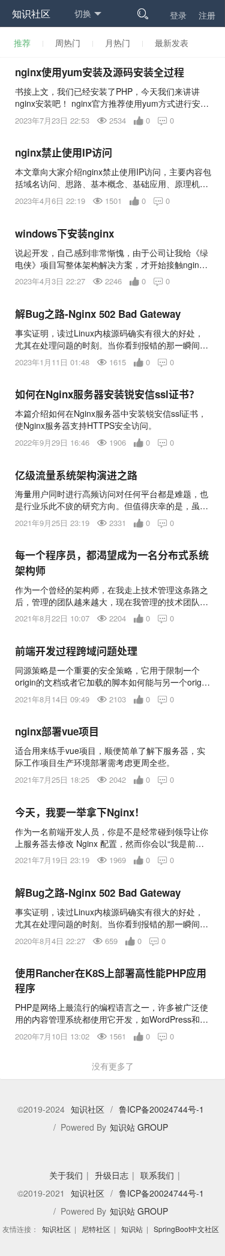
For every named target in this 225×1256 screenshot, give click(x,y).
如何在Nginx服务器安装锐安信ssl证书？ (107, 394)
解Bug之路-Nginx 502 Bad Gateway (98, 314)
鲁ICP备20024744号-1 (161, 1109)
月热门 (117, 43)
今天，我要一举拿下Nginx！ (80, 812)
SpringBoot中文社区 (186, 1229)
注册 (207, 15)
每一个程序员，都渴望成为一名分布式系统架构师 (112, 563)
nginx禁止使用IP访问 (63, 152)
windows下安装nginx (64, 233)
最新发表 (171, 43)
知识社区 (31, 13)
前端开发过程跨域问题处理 (76, 651)
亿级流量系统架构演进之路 (76, 475)
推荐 (22, 43)
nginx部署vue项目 (57, 731)
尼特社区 (96, 1229)
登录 (178, 15)
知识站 (132, 1229)
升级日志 (111, 1175)
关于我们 (66, 1175)
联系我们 (157, 1175)
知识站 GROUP (139, 1127)
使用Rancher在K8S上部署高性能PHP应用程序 (110, 981)
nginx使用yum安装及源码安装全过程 (99, 72)
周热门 (67, 43)
